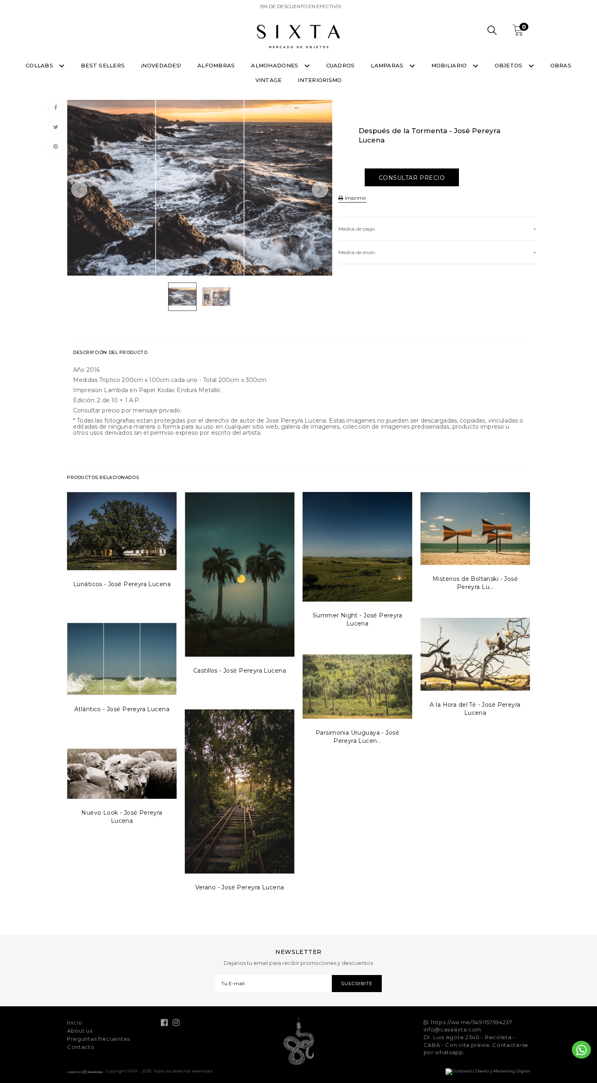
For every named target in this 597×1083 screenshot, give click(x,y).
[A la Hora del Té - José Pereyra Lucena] (475, 654)
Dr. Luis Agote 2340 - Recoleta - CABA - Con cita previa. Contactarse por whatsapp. (476, 1044)
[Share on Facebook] (55, 107)
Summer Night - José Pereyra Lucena (357, 619)
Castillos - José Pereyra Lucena (239, 670)
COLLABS (40, 65)
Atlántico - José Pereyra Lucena (121, 709)
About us (80, 1030)
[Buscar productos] (492, 31)
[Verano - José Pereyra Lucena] (239, 791)
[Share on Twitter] (55, 127)
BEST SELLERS (103, 65)
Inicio (74, 1022)
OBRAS (560, 65)
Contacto (81, 1047)
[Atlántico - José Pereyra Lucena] (122, 659)
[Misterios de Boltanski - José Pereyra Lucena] (475, 528)
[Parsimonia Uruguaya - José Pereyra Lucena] (357, 686)
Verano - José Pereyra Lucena (239, 887)
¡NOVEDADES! (161, 65)
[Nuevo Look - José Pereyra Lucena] (122, 774)
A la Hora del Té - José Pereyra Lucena (475, 708)
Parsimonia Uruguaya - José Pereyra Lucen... (357, 736)
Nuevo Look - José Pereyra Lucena (121, 816)
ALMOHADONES (275, 65)
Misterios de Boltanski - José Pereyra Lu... (475, 583)
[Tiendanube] (85, 1072)
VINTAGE (268, 80)
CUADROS (340, 65)
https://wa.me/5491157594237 (472, 1022)
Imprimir (355, 198)
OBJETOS (509, 65)
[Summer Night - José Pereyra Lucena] (357, 547)
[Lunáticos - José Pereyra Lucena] (122, 531)
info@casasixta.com (453, 1029)
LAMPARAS (388, 65)
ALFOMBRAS (216, 65)
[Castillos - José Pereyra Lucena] (239, 574)
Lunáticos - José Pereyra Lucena (122, 584)
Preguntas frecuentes (98, 1039)
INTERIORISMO (320, 80)
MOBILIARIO (450, 65)
